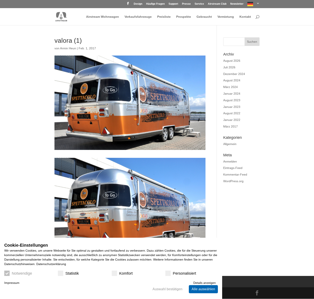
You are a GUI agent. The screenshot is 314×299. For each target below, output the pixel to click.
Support (173, 4)
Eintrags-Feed (232, 168)
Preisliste (164, 16)
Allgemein (229, 144)
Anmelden (230, 161)
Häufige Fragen (155, 4)
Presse (186, 4)
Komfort (126, 273)
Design (138, 4)
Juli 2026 (229, 67)
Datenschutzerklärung (51, 264)
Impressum (11, 282)
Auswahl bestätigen (167, 289)
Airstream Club (217, 4)
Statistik (72, 273)
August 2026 (231, 60)
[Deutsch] (253, 5)
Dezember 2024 (234, 74)
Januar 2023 (231, 106)
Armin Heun (68, 48)
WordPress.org (233, 181)
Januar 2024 (231, 93)
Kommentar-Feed (235, 174)
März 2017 (230, 126)
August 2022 (231, 113)
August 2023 (231, 100)
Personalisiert (184, 273)
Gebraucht (204, 16)
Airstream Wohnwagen (102, 16)
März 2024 (230, 87)
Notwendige (22, 273)
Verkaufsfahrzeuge (138, 16)
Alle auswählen (203, 289)
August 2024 (231, 80)
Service (199, 4)
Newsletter (237, 4)
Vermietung (225, 16)
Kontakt (245, 16)
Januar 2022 (231, 120)
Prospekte (183, 16)
